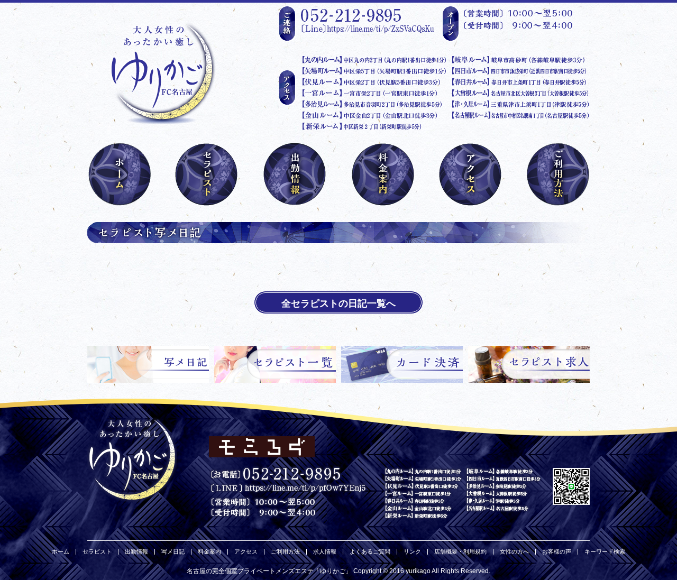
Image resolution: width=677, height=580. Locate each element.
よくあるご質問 (370, 552)
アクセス (246, 552)
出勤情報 (136, 552)
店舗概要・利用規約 (460, 552)
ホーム (60, 552)
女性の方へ (514, 552)
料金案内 (209, 552)
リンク (412, 552)
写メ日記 (173, 552)
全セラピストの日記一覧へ (338, 303)
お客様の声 (556, 552)
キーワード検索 (604, 552)
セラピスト (97, 552)
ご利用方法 (285, 552)
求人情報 (324, 552)
